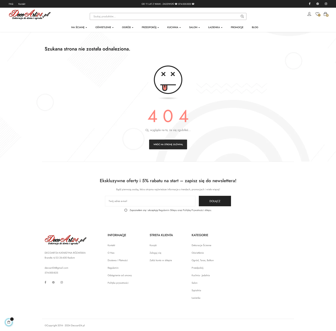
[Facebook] (309, 4)
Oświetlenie (198, 252)
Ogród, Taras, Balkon (203, 260)
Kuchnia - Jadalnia (201, 275)
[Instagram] (326, 4)
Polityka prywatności (118, 283)
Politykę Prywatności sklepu (197, 210)
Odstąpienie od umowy (120, 275)
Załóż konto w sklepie (161, 260)
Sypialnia (196, 290)
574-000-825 (184, 4)
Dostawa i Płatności (118, 260)
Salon (194, 283)
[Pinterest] (317, 4)
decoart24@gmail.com (56, 268)
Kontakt (21, 4)
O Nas (111, 252)
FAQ (11, 4)
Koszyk (153, 245)
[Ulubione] (317, 14)
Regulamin (113, 268)
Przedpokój (198, 268)
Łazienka (196, 298)
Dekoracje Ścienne (201, 245)
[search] (242, 16)
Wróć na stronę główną (168, 144)
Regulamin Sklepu (168, 210)
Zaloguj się (155, 252)
